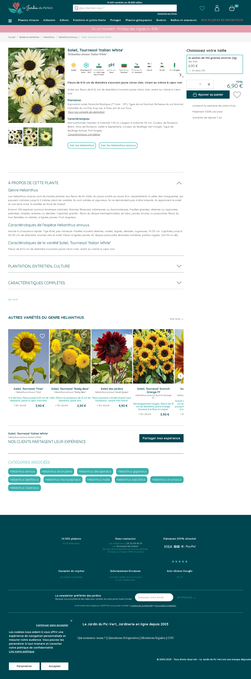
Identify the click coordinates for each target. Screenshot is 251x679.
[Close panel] (71, 620)
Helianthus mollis (98, 479)
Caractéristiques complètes (84, 134)
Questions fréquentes (123, 638)
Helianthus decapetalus (95, 471)
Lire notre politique (21, 651)
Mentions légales (153, 638)
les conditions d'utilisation (165, 605)
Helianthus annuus (67, 37)
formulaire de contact (127, 546)
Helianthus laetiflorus (24, 479)
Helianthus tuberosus (24, 488)
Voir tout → (177, 318)
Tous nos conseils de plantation (86, 112)
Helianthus (48, 37)
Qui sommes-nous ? (91, 638)
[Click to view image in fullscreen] (36, 85)
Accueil (11, 37)
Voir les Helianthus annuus (118, 145)
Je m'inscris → (186, 597)
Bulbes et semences (29, 37)
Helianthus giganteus (132, 471)
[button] (202, 8)
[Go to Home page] (30, 8)
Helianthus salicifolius (131, 479)
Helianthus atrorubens (57, 471)
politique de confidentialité (142, 605)
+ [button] (208, 84)
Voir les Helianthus (81, 145)
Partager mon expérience (161, 438)
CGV (171, 638)
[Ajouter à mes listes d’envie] (237, 94)
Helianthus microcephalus (63, 479)
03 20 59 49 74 (134, 543)
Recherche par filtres (167, 13)
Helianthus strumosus (167, 479)
